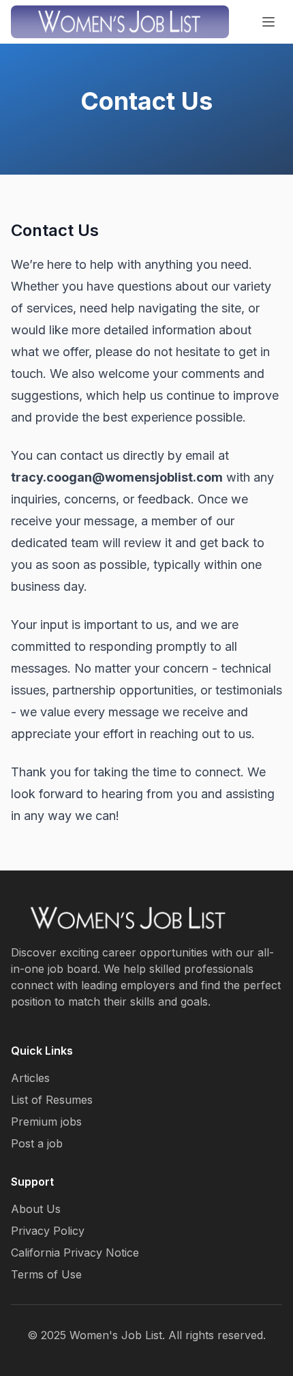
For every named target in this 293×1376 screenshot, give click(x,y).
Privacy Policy (47, 1231)
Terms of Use (46, 1274)
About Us (36, 1209)
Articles (30, 1078)
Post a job (37, 1143)
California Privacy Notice (75, 1252)
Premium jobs (46, 1121)
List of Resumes (52, 1100)
